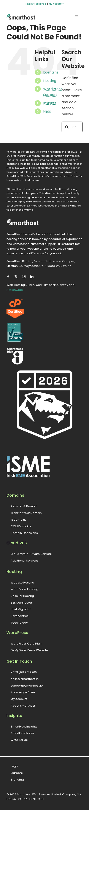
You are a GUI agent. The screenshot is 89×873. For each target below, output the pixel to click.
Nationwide (14, 290)
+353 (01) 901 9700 (35, 4)
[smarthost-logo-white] (22, 220)
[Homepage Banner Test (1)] (20, 15)
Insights (50, 103)
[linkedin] (31, 276)
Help (47, 111)
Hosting (49, 80)
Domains (51, 72)
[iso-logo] (15, 324)
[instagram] (23, 276)
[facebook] (8, 276)
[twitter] (16, 276)
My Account (56, 4)
